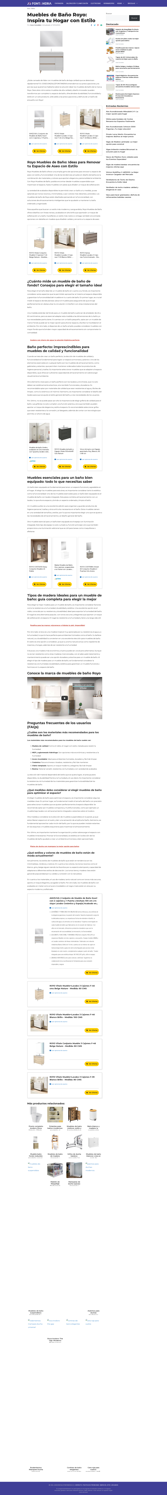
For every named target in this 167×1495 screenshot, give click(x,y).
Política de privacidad (91, 1485)
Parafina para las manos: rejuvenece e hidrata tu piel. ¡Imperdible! (128, 49)
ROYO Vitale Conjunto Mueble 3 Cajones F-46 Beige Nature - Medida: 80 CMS (38, 255)
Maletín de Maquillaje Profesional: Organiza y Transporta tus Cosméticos (127, 31)
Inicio (28, 8)
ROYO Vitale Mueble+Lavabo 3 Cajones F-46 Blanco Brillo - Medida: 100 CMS (89, 136)
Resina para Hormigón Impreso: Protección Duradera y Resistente (127, 96)
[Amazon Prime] (32, 461)
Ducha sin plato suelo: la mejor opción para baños (127, 39)
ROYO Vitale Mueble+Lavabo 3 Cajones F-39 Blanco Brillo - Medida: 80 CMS (64, 255)
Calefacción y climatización (77, 3)
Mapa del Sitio (105, 1485)
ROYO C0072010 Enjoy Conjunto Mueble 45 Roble (38, 569)
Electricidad (96, 3)
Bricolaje (131, 3)
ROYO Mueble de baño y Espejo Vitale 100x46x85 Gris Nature (64, 451)
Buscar (109, 13)
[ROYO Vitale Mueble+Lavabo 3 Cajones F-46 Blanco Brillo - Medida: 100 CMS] (90, 119)
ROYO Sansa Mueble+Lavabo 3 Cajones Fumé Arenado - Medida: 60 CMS (89, 255)
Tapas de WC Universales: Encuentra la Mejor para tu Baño (127, 58)
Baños (33, 8)
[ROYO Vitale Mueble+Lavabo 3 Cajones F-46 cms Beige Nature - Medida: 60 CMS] (65, 119)
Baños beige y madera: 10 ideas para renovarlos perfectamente (128, 67)
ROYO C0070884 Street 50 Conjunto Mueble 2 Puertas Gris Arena (89, 569)
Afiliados (115, 1485)
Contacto (78, 1485)
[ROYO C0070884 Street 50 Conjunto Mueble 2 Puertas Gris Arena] (90, 550)
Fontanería (59, 3)
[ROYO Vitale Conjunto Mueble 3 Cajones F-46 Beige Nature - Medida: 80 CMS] (39, 238)
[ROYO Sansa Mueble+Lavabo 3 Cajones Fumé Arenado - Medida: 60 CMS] (90, 238)
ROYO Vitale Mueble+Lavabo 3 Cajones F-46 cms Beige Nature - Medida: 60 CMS (64, 136)
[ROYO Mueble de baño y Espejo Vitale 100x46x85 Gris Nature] (65, 433)
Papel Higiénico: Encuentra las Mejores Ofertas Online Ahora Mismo (127, 77)
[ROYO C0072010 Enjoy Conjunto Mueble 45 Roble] (39, 550)
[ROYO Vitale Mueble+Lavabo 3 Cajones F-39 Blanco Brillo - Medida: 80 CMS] (65, 238)
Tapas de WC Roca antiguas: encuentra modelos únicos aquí (127, 86)
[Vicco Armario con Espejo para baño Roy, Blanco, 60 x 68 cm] (90, 433)
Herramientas (109, 3)
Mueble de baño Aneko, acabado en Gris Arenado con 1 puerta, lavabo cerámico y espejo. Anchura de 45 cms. (39, 450)
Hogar (119, 3)
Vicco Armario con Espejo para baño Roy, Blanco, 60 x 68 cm (90, 451)
